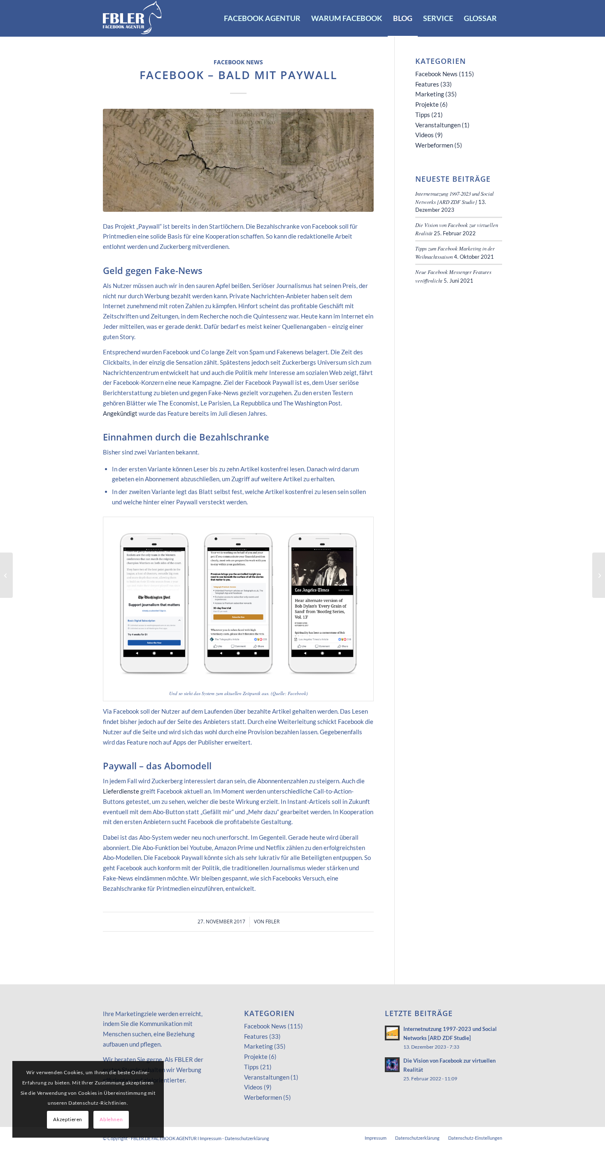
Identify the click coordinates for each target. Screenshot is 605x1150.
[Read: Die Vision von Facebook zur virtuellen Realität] (392, 1064)
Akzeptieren (67, 1119)
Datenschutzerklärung (247, 1138)
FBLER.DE (141, 1138)
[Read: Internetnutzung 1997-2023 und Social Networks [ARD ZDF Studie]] (392, 1033)
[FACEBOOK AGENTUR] (132, 18)
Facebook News (238, 62)
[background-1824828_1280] (238, 160)
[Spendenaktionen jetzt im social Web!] (6, 575)
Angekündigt (120, 413)
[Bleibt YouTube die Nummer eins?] (598, 575)
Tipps (422, 114)
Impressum (210, 1138)
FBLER (272, 921)
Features (427, 84)
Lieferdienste (121, 791)
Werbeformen (434, 145)
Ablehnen (111, 1119)
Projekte (427, 104)
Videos (424, 134)
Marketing (429, 94)
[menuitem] (262, 18)
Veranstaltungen (438, 125)
